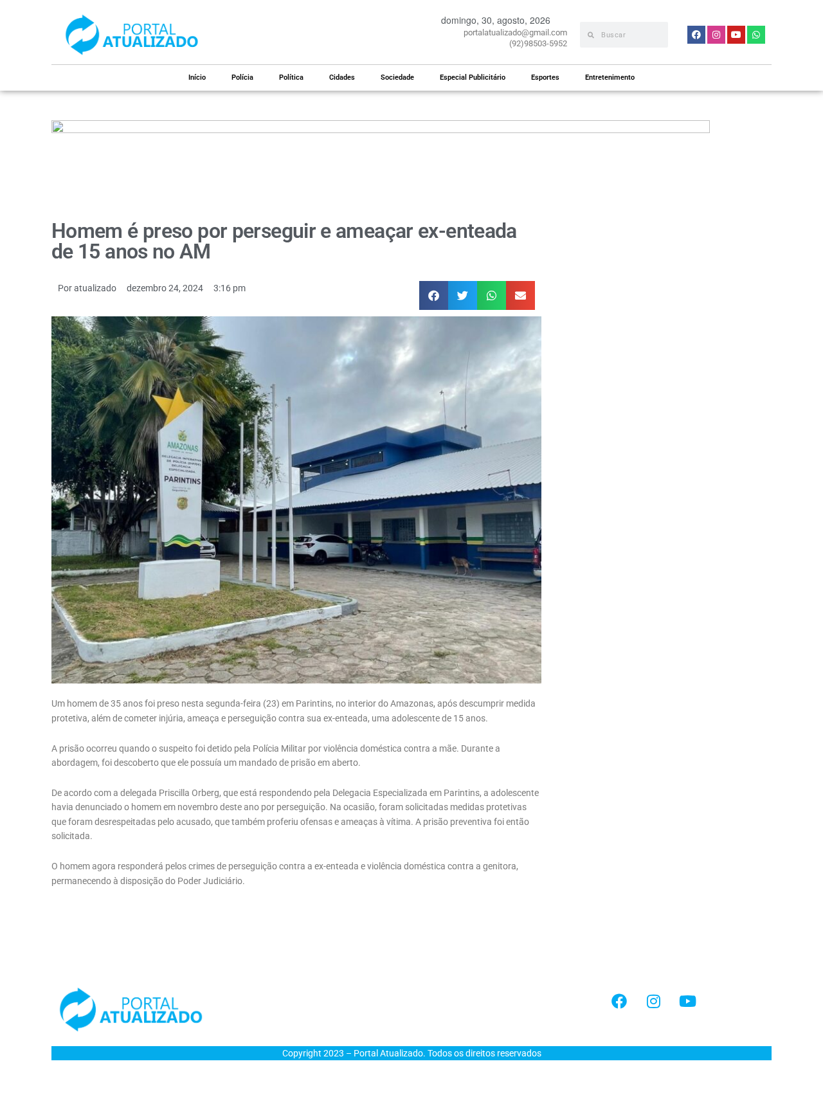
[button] (433, 295)
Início (197, 77)
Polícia (242, 77)
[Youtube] (687, 1001)
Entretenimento (610, 77)
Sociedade (397, 77)
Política (291, 77)
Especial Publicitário (472, 77)
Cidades (342, 77)
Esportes (545, 77)
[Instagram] (653, 1001)
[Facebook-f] (619, 1001)
